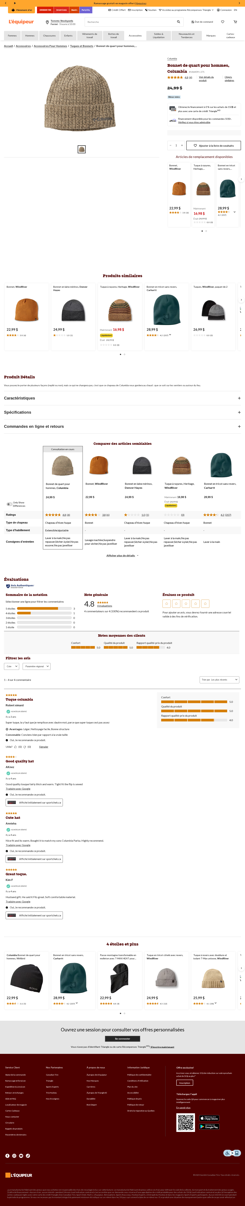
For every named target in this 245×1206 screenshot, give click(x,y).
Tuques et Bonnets (81, 45)
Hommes (29, 35)
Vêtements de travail (89, 35)
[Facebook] (7, 1156)
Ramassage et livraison (15, 1080)
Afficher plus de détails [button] (120, 555)
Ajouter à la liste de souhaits (216, 145)
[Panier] (235, 22)
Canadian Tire (52, 1074)
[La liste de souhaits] (222, 22)
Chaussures (49, 35)
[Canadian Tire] (45, 10)
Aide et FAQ (10, 1098)
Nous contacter (12, 1116)
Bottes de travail (113, 35)
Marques (211, 35)
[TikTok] (28, 1156)
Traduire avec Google (18, 788)
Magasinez (140, 3)
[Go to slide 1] (82, 149)
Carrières (91, 1086)
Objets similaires (229, 79)
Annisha (11, 823)
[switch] (11, 504)
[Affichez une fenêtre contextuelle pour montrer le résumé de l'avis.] (235, 213)
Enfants (68, 35)
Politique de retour (135, 1104)
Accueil (8, 45)
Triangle (49, 1080)
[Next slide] (239, 3)
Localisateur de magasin (16, 1104)
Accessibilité (133, 1092)
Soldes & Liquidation (158, 35)
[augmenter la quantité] (170, 145)
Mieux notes (174, 97)
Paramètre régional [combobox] (35, 666)
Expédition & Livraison (15, 1086)
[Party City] (86, 10)
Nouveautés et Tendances (186, 35)
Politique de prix (134, 1098)
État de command (204, 21)
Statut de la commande (15, 1074)
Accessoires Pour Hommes (50, 45)
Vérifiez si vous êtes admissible (194, 122)
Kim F (9, 880)
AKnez (10, 767)
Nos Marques (93, 1080)
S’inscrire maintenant (162, 1046)
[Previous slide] (5, 3)
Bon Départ (92, 1104)
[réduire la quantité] (182, 145)
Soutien (152, 9)
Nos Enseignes (52, 1098)
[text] (179, 213)
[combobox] (222, 679)
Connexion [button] (226, 9)
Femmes (12, 35)
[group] (119, 334)
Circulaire (9, 1122)
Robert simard (15, 705)
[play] (15, 3)
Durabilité (91, 1098)
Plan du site (132, 1086)
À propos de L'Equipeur (97, 1074)
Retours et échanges (14, 1092)
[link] (181, 77)
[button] (179, 22)
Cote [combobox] (9, 666)
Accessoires (135, 35)
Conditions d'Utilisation (137, 1080)
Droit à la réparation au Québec (141, 1110)
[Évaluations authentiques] (20, 586)
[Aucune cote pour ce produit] (172, 515)
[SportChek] (61, 10)
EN (235, 9)
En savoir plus (183, 1107)
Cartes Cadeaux (12, 1110)
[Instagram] (14, 1156)
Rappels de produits (14, 1128)
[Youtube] (21, 1156)
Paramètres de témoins (15, 1134)
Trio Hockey (51, 1092)
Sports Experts (52, 1086)
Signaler (43, 746)
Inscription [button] (137, 9)
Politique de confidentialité (139, 1074)
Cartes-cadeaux (230, 35)
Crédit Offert (119, 9)
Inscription (184, 1083)
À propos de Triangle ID (97, 1092)
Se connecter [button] (122, 1038)
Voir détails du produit (206, 79)
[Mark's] (74, 10)
